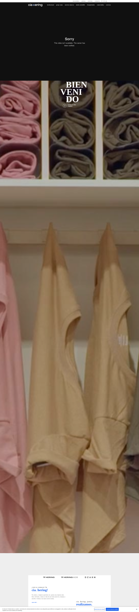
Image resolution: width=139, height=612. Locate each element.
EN (104, 1)
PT (102, 1)
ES (106, 1)
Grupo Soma (59, 5)
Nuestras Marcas (69, 5)
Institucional (50, 5)
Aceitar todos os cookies (112, 609)
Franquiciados (91, 5)
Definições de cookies (99, 609)
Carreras (108, 5)
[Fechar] (136, 609)
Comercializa (100, 5)
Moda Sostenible (80, 5)
